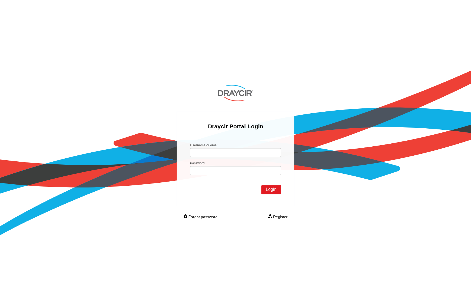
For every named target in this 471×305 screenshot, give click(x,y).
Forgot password (202, 217)
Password (197, 163)
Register (280, 217)
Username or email (204, 145)
